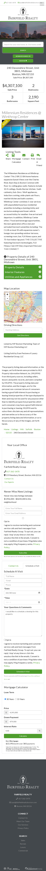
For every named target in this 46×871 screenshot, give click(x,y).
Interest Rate (10, 726)
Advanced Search (22, 56)
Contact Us (9, 479)
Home (6, 429)
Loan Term (9, 692)
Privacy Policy (30, 676)
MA (22, 429)
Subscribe (23, 553)
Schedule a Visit (32, 566)
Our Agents (9, 482)
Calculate (23, 736)
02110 (9, 432)
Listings (14, 429)
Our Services (23, 825)
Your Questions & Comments (18, 607)
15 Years (21, 699)
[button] (23, 50)
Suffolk (29, 429)
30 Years (10, 699)
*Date (7, 588)
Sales (23, 840)
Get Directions (23, 335)
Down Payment (11, 717)
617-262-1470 (11, 3)
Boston (37, 429)
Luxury (23, 847)
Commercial (23, 851)
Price (6, 708)
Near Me (22, 60)
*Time (7, 598)
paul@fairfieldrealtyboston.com (31, 3)
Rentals (23, 844)
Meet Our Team (23, 821)
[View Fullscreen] (7, 304)
